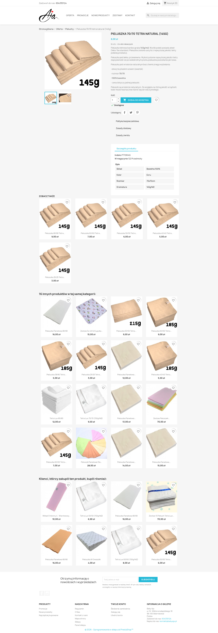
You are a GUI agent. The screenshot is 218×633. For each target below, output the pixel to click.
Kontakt (130, 15)
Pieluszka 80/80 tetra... (55, 233)
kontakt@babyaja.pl (168, 621)
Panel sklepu (80, 625)
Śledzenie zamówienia (120, 609)
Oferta (70, 15)
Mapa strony (80, 618)
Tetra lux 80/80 (56, 418)
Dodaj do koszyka (136, 100)
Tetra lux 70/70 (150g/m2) (91, 418)
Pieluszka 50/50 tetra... (127, 233)
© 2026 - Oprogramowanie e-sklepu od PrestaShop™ (109, 629)
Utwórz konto (117, 615)
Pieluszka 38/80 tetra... (56, 374)
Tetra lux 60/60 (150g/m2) (126, 559)
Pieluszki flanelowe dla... (91, 462)
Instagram (47, 593)
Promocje (83, 15)
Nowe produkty (100, 15)
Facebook (41, 593)
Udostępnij (124, 112)
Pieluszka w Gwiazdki (91, 559)
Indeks (118, 155)
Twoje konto (118, 604)
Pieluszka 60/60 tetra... (91, 233)
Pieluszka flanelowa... (126, 374)
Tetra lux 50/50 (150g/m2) (91, 516)
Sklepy (78, 622)
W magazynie (121, 158)
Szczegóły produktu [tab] (126, 148)
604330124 (61, 3)
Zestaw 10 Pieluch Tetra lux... (161, 516)
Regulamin (79, 609)
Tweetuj (130, 112)
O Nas (77, 612)
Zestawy (117, 15)
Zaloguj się (115, 612)
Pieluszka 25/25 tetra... (55, 277)
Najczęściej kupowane (48, 615)
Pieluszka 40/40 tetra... (163, 233)
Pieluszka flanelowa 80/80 (56, 331)
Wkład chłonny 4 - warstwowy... (57, 516)
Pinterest (137, 112)
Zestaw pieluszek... (161, 418)
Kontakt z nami (81, 615)
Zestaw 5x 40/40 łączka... (91, 331)
